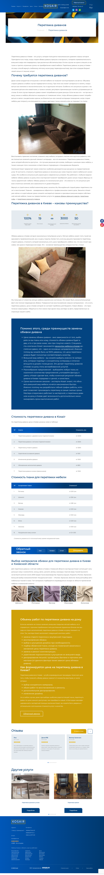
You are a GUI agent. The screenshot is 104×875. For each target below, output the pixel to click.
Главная (13, 6)
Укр (91, 5)
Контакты (41, 6)
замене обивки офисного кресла (67, 196)
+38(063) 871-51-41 (30, 832)
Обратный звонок (79, 2)
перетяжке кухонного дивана (29, 199)
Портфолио (26, 6)
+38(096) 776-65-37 (77, 6)
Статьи (35, 6)
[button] (49, 762)
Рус (91, 8)
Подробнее (31, 810)
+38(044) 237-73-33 (30, 835)
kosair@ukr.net (64, 7)
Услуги (18, 6)
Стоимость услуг (65, 868)
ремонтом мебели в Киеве (67, 346)
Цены (31, 6)
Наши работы (89, 868)
